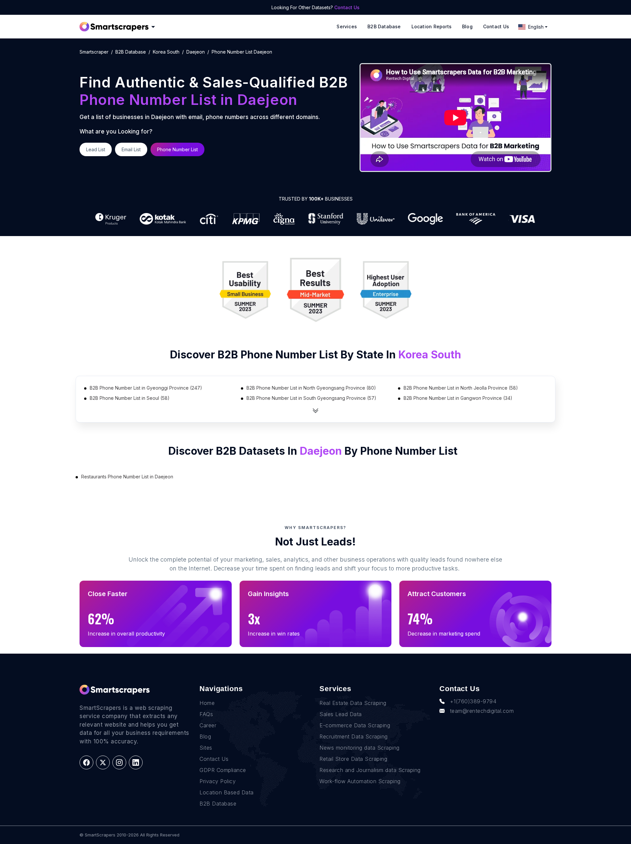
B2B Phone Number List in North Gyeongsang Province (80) (311, 388)
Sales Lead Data (340, 714)
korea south (166, 52)
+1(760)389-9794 (473, 701)
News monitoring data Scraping (359, 747)
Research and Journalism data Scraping (370, 770)
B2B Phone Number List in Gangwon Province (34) (458, 398)
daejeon (195, 52)
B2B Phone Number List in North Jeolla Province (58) (461, 388)
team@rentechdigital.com (482, 711)
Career (207, 725)
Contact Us (347, 7)
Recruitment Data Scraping (353, 736)
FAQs (206, 714)
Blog (467, 26)
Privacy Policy (217, 781)
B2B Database (384, 26)
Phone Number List (177, 149)
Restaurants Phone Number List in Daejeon (127, 476)
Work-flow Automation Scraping (360, 781)
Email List (131, 149)
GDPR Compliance (222, 770)
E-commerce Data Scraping (354, 725)
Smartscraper (94, 52)
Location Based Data (226, 792)
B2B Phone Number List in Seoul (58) (130, 398)
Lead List (95, 149)
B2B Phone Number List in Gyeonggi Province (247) (146, 388)
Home (207, 703)
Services (347, 26)
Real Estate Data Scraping (352, 703)
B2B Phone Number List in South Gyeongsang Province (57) (311, 398)
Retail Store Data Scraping (353, 759)
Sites (205, 747)
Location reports (431, 26)
